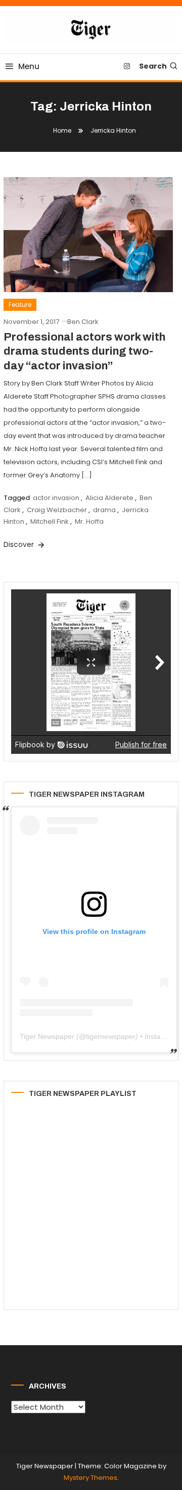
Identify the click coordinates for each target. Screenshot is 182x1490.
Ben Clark (83, 321)
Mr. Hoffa (89, 521)
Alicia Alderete (109, 498)
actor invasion (56, 498)
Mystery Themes (90, 1477)
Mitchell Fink (49, 521)
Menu (28, 66)
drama (104, 510)
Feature (20, 304)
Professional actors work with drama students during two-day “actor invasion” (84, 351)
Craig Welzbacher (57, 510)
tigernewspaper (110, 1036)
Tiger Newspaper (47, 1036)
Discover (20, 544)
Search (153, 66)
